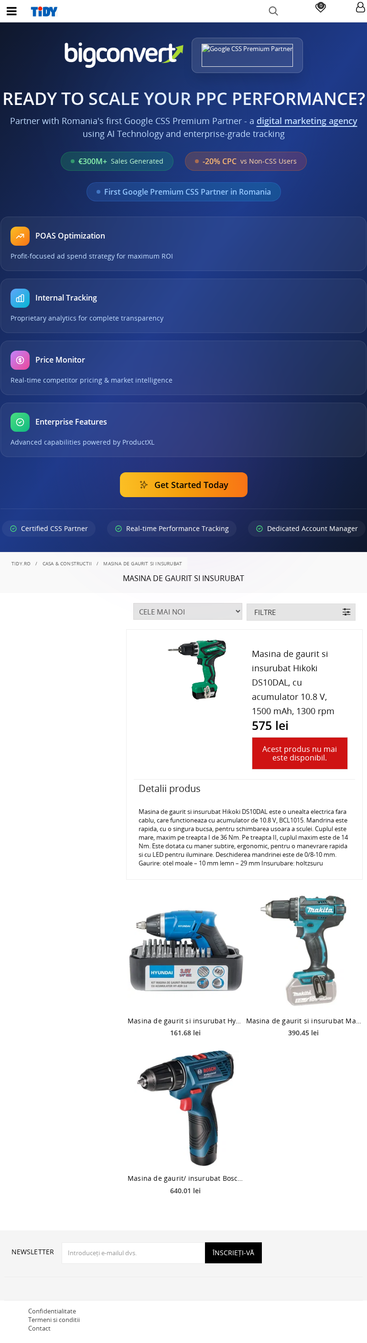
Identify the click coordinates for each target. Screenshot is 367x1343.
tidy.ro (21, 563)
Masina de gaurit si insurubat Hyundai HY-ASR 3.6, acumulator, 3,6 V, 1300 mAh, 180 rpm (185, 1020)
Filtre (265, 612)
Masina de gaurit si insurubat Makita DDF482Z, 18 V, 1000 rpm (304, 1020)
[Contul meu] (360, 8)
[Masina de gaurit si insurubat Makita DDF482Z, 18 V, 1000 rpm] (304, 950)
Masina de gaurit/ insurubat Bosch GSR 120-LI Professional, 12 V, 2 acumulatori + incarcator (185, 1178)
